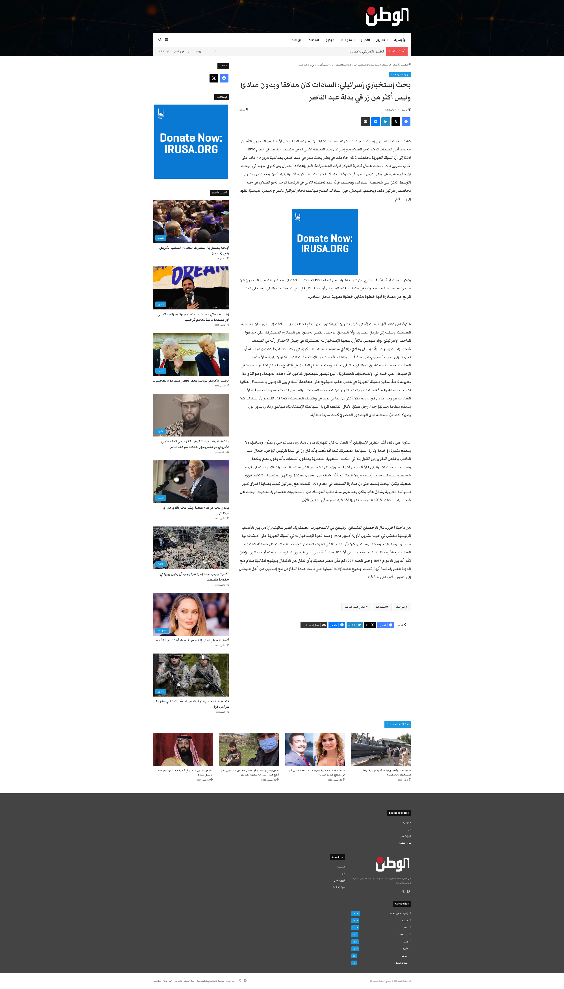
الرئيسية (401, 40)
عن (189, 51)
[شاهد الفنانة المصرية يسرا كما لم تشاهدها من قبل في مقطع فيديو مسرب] (315, 749)
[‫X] (403, 891)
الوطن (405, 109)
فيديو (329, 40)
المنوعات (348, 40)
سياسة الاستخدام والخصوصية (210, 981)
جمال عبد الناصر (355, 607)
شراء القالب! (164, 51)
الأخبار (365, 40)
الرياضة (296, 40)
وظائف (157, 981)
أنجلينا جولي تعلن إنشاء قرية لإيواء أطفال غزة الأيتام (192, 640)
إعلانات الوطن (401, 963)
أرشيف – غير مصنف (398, 913)
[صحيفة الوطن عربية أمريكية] (387, 17)
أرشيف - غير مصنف (390, 65)
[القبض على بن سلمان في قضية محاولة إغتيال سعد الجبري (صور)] (183, 749)
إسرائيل (401, 607)
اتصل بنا (178, 981)
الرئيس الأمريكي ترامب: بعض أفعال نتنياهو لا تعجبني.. (345, 51)
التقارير (382, 40)
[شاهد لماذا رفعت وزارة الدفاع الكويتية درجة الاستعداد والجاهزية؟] (381, 749)
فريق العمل (179, 51)
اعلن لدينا (167, 981)
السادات (381, 607)
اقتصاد (314, 40)
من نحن (230, 981)
